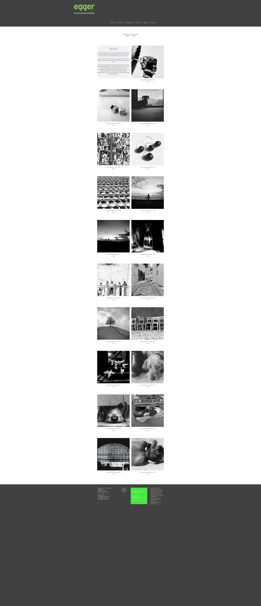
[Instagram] (124, 490)
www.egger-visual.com (103, 499)
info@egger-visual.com (103, 496)
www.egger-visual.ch (103, 497)
